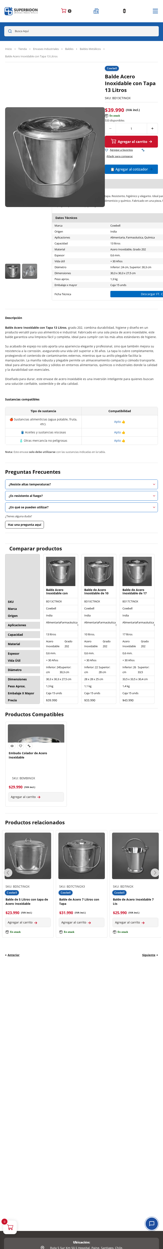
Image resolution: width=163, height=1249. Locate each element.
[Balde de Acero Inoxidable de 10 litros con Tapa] (99, 571)
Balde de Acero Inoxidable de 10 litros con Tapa (96, 591)
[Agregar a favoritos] (106, 150)
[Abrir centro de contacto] (152, 1224)
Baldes (69, 49)
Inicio (8, 49)
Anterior (14, 955)
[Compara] (143, 150)
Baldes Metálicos (90, 49)
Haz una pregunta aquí (24, 525)
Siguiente (148, 955)
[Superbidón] (21, 11)
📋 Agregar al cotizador (129, 169)
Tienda (22, 49)
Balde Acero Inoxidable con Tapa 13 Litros (57, 591)
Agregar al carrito (132, 141)
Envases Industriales (46, 49)
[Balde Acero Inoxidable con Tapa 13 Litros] (60, 571)
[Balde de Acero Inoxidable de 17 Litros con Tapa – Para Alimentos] (137, 571)
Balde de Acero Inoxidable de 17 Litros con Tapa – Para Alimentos (134, 591)
